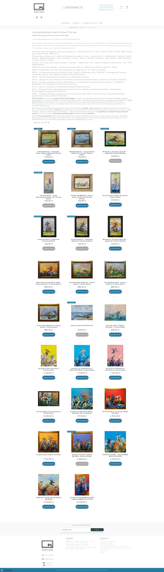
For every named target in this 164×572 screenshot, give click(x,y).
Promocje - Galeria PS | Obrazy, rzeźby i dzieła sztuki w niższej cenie (80, 541)
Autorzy (76, 23)
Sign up (97, 529)
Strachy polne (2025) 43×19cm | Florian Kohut (115, 196)
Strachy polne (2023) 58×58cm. (48, 454)
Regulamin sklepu (106, 543)
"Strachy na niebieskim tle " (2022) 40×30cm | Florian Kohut (82, 369)
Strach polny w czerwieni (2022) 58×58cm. (115, 412)
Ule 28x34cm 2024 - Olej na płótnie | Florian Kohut (115, 283)
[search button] (81, 7)
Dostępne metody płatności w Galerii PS (114, 546)
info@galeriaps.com (106, 9)
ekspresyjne (94, 108)
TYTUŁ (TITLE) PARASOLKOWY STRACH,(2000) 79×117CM (82, 498)
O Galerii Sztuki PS (90, 23)
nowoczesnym (81, 113)
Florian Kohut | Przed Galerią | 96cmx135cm (48, 412)
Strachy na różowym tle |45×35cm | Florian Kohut (115, 369)
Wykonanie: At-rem (101, 570)
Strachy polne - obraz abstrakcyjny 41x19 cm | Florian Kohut (48, 197)
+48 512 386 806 (106, 5)
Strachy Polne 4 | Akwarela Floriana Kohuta (48, 240)
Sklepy (102, 552)
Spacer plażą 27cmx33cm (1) (82, 325)
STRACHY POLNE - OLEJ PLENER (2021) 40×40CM (115, 455)
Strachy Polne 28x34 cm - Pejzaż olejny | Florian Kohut (82, 283)
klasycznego (47, 113)
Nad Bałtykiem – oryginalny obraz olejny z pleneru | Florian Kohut (48, 153)
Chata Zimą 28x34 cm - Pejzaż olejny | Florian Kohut (48, 326)
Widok (38, 122)
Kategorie (65, 23)
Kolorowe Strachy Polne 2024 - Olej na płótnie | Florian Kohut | (49, 283)
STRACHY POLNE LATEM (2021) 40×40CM (48, 498)
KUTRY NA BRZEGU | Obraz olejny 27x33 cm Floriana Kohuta (82, 197)
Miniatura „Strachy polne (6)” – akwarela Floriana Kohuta (115, 240)
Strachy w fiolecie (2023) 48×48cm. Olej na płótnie (82, 455)
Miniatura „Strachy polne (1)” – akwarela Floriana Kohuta (115, 152)
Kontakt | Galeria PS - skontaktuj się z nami (116, 548)
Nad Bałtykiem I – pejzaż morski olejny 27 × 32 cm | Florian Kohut (82, 153)
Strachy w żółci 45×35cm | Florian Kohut (48, 369)
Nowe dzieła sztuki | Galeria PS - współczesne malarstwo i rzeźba (77, 545)
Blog (101, 23)
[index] (39, 7)
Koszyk (127, 8)
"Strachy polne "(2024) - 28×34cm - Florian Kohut (115, 326)
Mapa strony (104, 550)
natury (117, 98)
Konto (121, 8)
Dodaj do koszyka (49, 161)
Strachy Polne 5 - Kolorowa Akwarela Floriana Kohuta (82, 240)
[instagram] (41, 17)
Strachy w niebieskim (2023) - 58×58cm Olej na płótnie (82, 412)
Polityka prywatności (107, 541)
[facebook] (37, 17)
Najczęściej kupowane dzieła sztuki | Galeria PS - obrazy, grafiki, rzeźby (81, 548)
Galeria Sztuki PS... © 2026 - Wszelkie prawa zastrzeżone (75, 570)
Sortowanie (44, 122)
